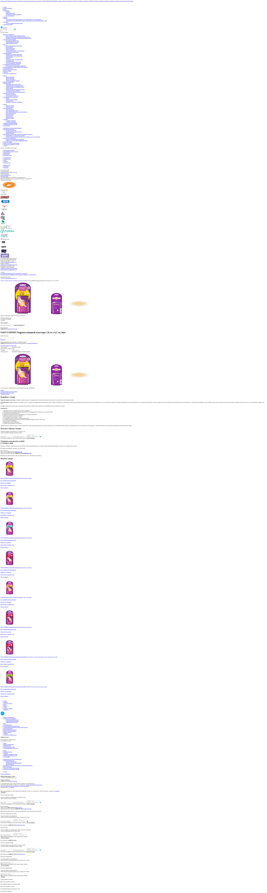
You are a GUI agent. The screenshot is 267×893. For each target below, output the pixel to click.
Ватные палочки (10, 118)
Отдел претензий (10, 15)
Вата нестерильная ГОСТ (12, 110)
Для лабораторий (7, 53)
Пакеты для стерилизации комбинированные (17, 140)
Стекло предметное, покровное (13, 63)
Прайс (131, 1)
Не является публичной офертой (14, 14)
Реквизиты (5, 709)
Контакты (5, 22)
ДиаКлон (5, 72)
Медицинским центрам (8, 150)
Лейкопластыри (7, 83)
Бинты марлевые (10, 77)
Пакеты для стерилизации (9, 138)
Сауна (4, 160)
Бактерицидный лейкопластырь (13, 84)
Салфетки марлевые (11, 120)
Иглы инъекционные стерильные (14, 45)
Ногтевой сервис (7, 155)
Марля (4, 104)
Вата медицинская (7, 108)
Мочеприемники (10, 133)
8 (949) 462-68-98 (13, 268)
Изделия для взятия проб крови (13, 62)
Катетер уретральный (11, 130)
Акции (5, 7)
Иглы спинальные (10, 48)
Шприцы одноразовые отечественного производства (18, 38)
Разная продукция (7, 141)
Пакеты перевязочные (8, 82)
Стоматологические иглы (12, 52)
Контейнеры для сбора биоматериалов (12, 128)
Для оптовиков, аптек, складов (10, 151)
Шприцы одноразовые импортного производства (18, 37)
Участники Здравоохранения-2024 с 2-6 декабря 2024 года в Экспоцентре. (23, 19)
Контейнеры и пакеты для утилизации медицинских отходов (17, 134)
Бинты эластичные (10, 79)
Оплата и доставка (7, 8)
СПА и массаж (6, 162)
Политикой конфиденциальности (34, 784)
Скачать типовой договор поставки (9, 391)
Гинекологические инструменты (14, 131)
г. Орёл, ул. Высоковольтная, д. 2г (9, 262)
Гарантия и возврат (8, 24)
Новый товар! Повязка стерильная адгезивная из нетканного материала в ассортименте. (22, 1)
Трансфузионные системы (12, 42)
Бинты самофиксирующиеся (13, 80)
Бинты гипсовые (10, 78)
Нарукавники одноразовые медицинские (16, 65)
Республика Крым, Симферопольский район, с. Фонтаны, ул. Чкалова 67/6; (18, 274)
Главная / (3, 280)
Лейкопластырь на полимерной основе (15, 89)
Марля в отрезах (10, 107)
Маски (7, 98)
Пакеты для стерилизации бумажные (15, 139)
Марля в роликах (10, 105)
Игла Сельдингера (10, 49)
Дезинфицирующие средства (10, 124)
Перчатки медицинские (9, 93)
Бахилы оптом (9, 100)
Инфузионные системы (11, 43)
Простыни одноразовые (11, 99)
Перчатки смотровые (11, 94)
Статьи (5, 707)
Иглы (4, 44)
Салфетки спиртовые (11, 122)
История (8, 12)
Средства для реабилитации (10, 73)
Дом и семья (6, 154)
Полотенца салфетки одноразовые (14, 102)
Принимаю (3, 792)
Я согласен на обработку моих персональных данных (15, 836)
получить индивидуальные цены (8, 345)
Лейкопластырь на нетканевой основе (15, 87)
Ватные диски (9, 115)
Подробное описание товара (7, 392)
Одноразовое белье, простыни (10, 97)
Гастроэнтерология (7, 68)
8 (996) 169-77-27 (13, 269)
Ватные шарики (10, 114)
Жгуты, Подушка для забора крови (14, 59)
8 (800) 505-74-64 (5, 172)
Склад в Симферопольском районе (14, 23)
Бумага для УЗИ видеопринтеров (11, 143)
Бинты (4, 75)
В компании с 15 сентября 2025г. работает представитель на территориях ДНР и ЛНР (26, 20)
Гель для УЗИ (6, 125)
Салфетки (5, 119)
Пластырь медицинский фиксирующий (15, 92)
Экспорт (5, 17)
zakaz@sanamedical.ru (6, 175)
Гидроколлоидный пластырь (13, 90)
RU (4, 27)
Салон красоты (6, 159)
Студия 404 (11, 787)
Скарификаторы (10, 60)
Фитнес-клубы (6, 165)
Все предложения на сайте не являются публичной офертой (15, 786)
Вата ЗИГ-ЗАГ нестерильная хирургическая (16, 112)
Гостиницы (6, 166)
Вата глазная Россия (11, 113)
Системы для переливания (9, 39)
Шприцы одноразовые (8, 34)
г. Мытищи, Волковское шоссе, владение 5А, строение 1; (14, 273)
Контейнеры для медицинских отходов (15, 135)
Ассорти (5, 145)
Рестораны (5, 167)
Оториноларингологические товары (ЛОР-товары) (15, 67)
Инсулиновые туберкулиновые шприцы (15, 35)
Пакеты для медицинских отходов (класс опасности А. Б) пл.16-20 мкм (23, 136)
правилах (57, 791)
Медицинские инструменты (10, 69)
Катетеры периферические (12, 40)
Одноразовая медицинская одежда (11, 64)
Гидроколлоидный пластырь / (20, 280)
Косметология (6, 152)
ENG (6, 27)
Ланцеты (8, 58)
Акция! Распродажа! (125, 1)
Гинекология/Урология (8, 129)
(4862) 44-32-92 (18, 452)
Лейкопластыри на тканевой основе (14, 85)
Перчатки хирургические (12, 95)
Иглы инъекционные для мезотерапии (15, 50)
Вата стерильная (10, 109)
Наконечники (9, 57)
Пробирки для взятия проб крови (14, 54)
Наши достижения (10, 13)
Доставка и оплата (5, 394)
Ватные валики (9, 117)
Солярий (5, 161)
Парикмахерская (7, 157)
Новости (5, 18)
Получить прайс (4, 176)
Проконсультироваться (19, 325)
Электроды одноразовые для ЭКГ (11, 144)
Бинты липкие (9, 88)
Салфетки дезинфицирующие (10, 123)
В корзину (3, 339)
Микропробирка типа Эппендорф (14, 55)
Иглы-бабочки (9, 47)
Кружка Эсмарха (7, 70)
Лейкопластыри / (9, 280)
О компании (6, 10)
